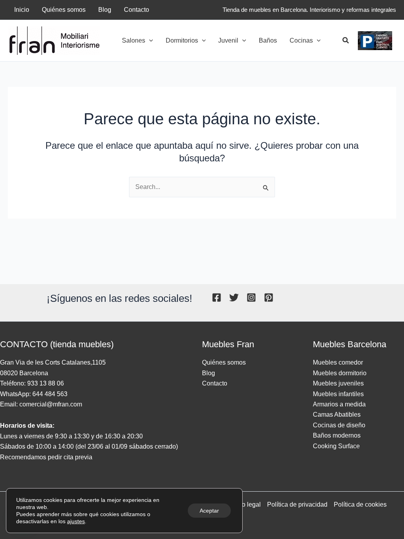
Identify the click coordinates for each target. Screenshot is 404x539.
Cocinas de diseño (339, 425)
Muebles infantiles (338, 394)
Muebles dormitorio (340, 373)
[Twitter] (234, 297)
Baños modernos (337, 435)
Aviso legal (245, 504)
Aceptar (209, 510)
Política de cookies (360, 504)
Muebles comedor (338, 362)
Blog (208, 373)
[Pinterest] (268, 297)
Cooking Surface (336, 446)
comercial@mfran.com (50, 404)
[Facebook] (216, 297)
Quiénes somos (224, 362)
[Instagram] (251, 297)
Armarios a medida (339, 404)
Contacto (214, 383)
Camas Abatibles (337, 414)
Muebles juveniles (338, 383)
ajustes (76, 521)
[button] (149, 40)
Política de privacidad (297, 504)
